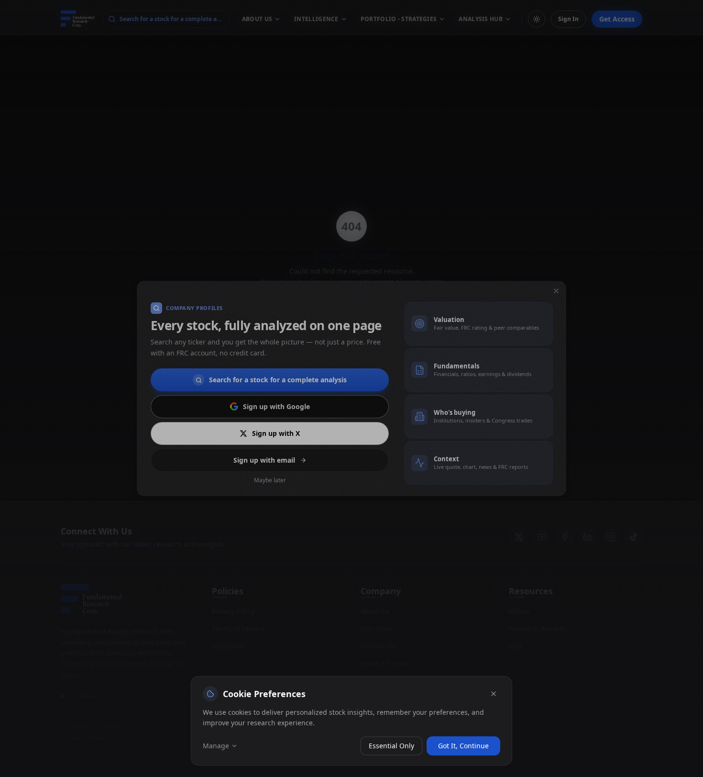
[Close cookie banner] (493, 693)
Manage (216, 745)
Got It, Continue (463, 745)
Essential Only (391, 745)
